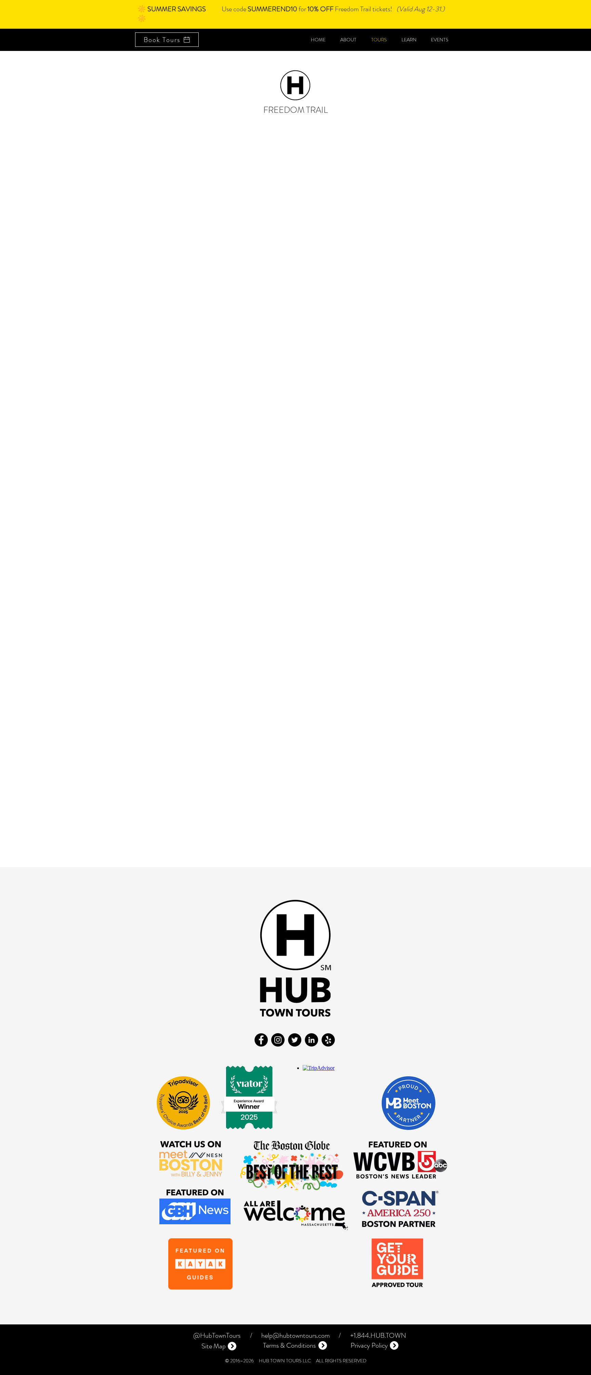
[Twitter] (294, 1040)
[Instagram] (278, 1040)
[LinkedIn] (311, 1040)
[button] (440, 39)
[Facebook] (261, 1040)
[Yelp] (328, 1040)
